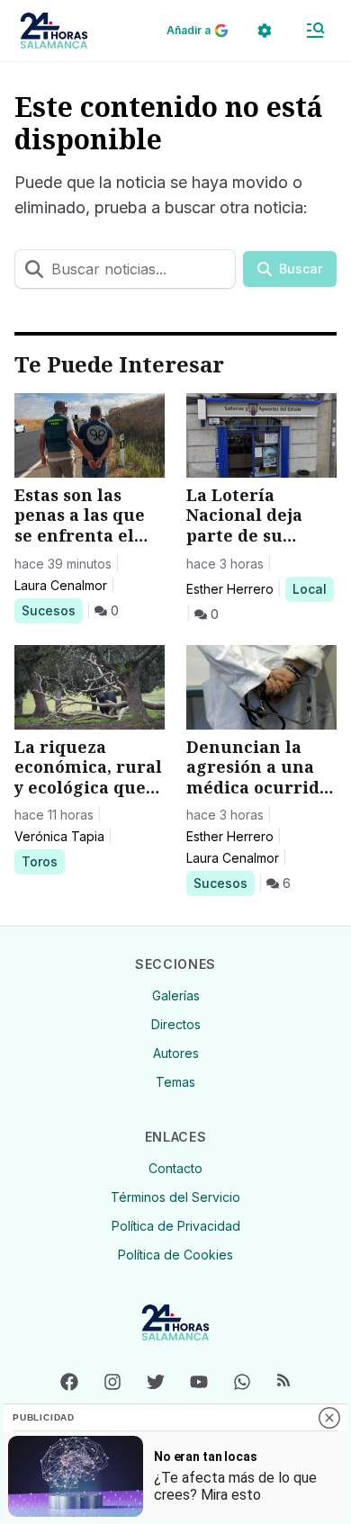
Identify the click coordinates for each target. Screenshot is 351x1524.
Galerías (176, 995)
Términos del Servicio (175, 1197)
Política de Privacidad (176, 1225)
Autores (176, 1053)
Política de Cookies (175, 1254)
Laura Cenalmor (60, 585)
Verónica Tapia (59, 836)
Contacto (175, 1168)
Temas (175, 1081)
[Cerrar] (329, 1418)
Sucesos (52, 610)
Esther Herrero (230, 588)
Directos (176, 1024)
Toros (43, 861)
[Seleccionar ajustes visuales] (265, 31)
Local (313, 588)
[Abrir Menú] (315, 30)
